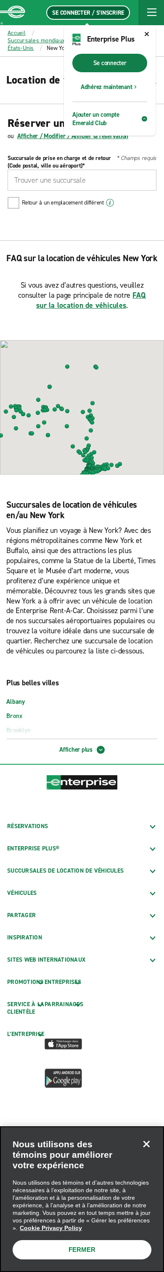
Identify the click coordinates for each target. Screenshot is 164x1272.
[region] (82, 1199)
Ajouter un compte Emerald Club (95, 118)
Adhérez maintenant (106, 87)
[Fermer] (146, 1144)
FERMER (82, 1249)
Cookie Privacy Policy (51, 1228)
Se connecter (110, 63)
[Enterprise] (12, 12)
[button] (151, 12)
